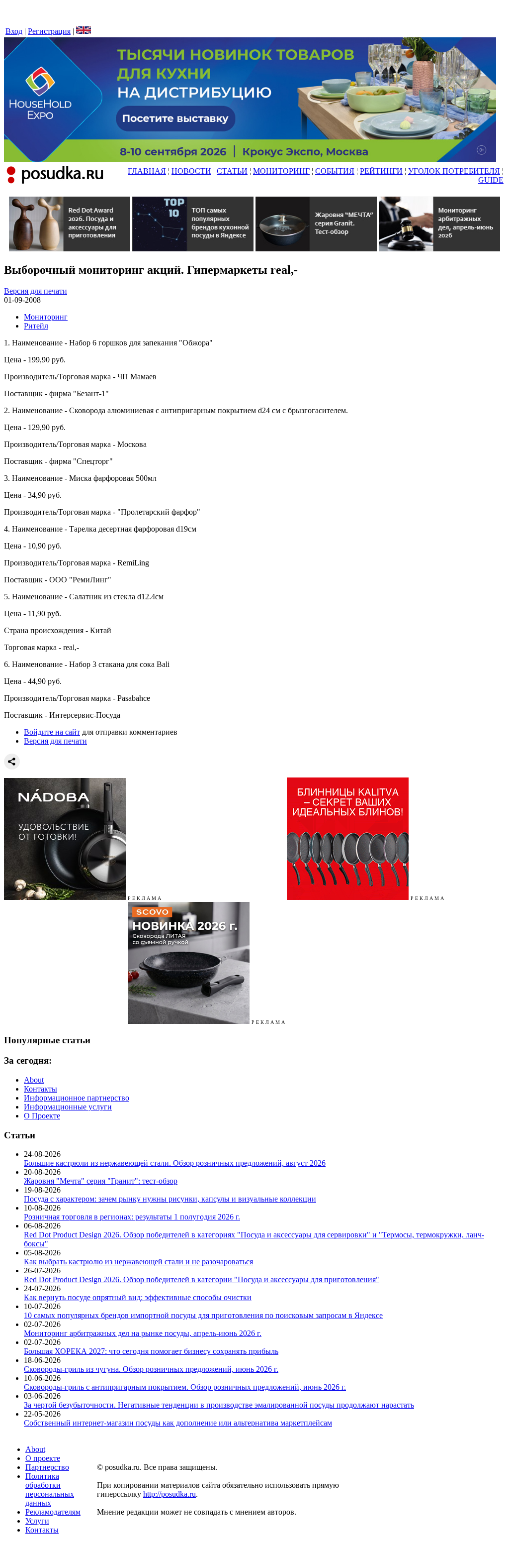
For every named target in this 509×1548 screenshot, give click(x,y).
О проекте (42, 1458)
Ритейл (36, 326)
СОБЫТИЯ (334, 171)
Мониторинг (46, 317)
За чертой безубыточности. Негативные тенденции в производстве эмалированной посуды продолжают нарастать (219, 1405)
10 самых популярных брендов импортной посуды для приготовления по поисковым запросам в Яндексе (203, 1315)
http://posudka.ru (169, 1494)
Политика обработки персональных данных (49, 1489)
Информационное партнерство (76, 1098)
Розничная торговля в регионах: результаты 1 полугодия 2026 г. (132, 1217)
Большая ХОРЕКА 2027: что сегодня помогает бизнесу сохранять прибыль (151, 1351)
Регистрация (49, 31)
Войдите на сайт (52, 732)
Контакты (40, 1089)
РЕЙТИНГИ (381, 171)
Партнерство (47, 1467)
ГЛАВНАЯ (147, 171)
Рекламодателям (53, 1512)
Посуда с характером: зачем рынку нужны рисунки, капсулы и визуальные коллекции (170, 1199)
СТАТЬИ (232, 171)
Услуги (37, 1521)
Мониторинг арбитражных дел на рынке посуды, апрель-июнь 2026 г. (142, 1333)
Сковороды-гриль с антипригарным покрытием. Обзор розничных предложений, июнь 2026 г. (185, 1387)
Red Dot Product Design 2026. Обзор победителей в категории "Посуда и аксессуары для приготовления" (201, 1279)
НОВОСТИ (191, 171)
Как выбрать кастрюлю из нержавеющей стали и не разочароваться (138, 1261)
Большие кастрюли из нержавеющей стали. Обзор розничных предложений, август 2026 (175, 1163)
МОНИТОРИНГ (281, 171)
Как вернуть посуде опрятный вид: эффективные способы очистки (138, 1297)
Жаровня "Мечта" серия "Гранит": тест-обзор (100, 1181)
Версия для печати (35, 291)
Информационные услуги (68, 1107)
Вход (13, 31)
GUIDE (491, 180)
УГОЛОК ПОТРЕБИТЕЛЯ (454, 171)
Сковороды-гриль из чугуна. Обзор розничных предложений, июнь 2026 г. (151, 1369)
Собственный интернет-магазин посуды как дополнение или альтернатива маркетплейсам (178, 1423)
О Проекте (42, 1115)
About (34, 1080)
